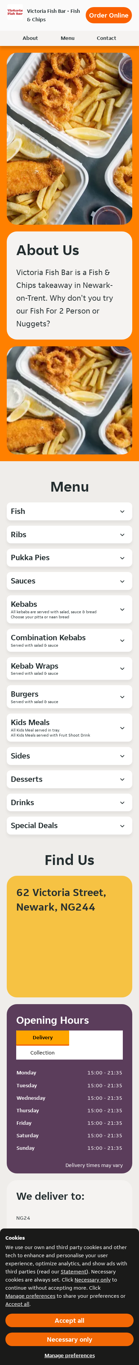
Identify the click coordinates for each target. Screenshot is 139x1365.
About (30, 38)
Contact (106, 38)
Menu (68, 38)
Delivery (43, 1037)
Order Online (109, 15)
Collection (42, 1052)
